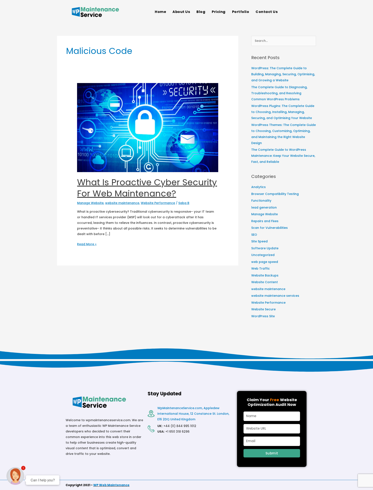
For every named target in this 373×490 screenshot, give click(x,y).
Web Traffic (260, 268)
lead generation (264, 207)
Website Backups (264, 275)
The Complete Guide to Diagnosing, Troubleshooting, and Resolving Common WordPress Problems (279, 93)
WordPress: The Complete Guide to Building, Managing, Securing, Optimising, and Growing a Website (283, 74)
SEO (254, 234)
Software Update (264, 248)
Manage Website (90, 203)
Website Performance (158, 203)
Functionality (261, 200)
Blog (200, 11)
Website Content (264, 282)
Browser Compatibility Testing (275, 194)
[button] (267, 12)
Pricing (219, 11)
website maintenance (122, 203)
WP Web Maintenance (111, 485)
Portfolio (240, 11)
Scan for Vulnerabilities (269, 228)
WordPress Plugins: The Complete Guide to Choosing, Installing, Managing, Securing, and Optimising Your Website (282, 112)
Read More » (86, 243)
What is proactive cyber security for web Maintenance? (147, 187)
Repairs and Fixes (264, 221)
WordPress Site (263, 316)
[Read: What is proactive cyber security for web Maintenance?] (147, 127)
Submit (272, 453)
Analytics (258, 187)
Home (160, 11)
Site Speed (259, 241)
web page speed (264, 262)
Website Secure (263, 309)
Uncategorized (263, 255)
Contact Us (267, 11)
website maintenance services (275, 296)
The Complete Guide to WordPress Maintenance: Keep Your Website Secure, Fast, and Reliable (283, 156)
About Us (181, 11)
